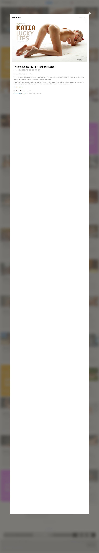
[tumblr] (30, 70)
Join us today (17, 93)
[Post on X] (23, 70)
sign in (24, 93)
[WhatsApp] (36, 70)
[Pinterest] (33, 70)
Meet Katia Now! (18, 87)
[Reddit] (39, 70)
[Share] (20, 70)
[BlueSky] (26, 70)
